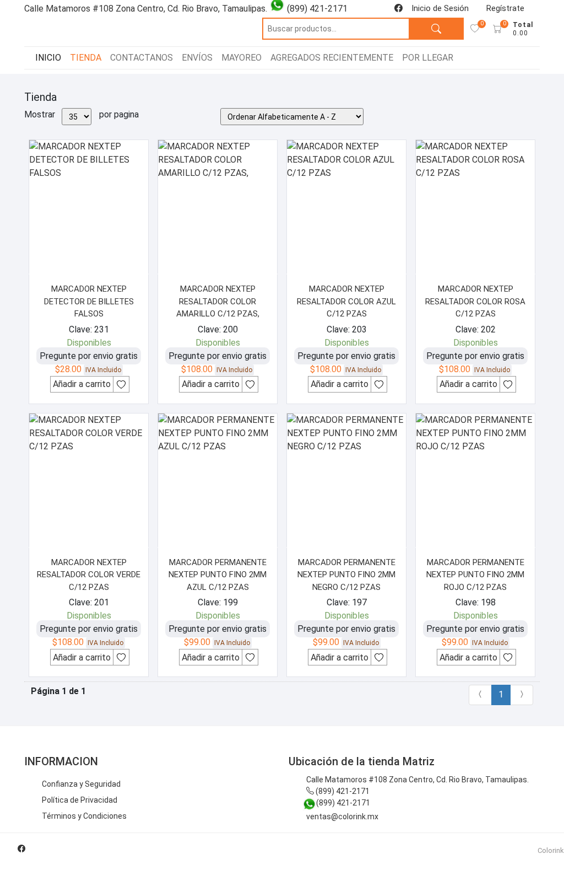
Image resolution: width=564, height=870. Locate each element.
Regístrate (505, 8)
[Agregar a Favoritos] (121, 384)
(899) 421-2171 (342, 791)
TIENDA (85, 57)
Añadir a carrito (82, 384)
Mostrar (39, 114)
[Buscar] (436, 29)
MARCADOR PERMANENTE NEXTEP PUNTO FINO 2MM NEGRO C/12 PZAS (346, 574)
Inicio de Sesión (440, 8)
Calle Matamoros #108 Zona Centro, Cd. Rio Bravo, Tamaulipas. (417, 779)
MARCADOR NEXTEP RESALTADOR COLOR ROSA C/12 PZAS (475, 301)
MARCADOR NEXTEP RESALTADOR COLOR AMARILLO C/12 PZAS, (217, 301)
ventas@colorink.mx (342, 816)
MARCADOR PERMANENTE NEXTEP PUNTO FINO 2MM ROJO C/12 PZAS (475, 574)
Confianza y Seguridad (81, 784)
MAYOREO (241, 57)
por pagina (119, 114)
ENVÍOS (197, 57)
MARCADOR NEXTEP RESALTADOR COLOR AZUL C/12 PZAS (346, 301)
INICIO (48, 57)
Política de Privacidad (79, 800)
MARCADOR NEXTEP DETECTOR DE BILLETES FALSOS (89, 301)
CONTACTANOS (141, 57)
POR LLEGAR (427, 57)
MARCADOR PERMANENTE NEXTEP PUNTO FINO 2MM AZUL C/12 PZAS (218, 574)
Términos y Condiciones (84, 816)
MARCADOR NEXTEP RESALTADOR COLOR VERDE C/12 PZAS (88, 574)
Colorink (551, 850)
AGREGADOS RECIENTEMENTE (331, 57)
